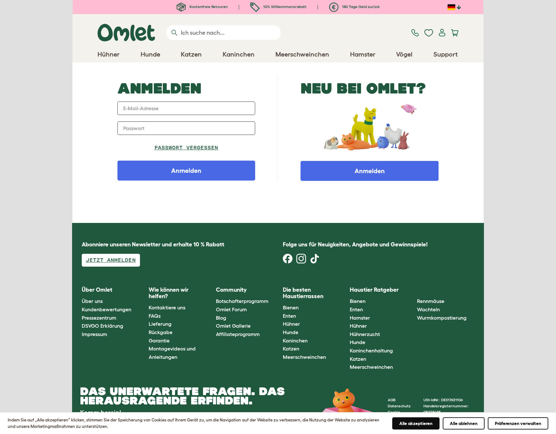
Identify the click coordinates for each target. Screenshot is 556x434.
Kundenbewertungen (106, 309)
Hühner (291, 324)
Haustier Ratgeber (374, 290)
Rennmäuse (430, 301)
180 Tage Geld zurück (360, 6)
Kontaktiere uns (167, 307)
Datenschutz (399, 406)
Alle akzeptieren (415, 423)
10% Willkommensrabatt (284, 6)
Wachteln (428, 309)
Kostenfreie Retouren (208, 6)
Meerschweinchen (304, 357)
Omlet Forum (231, 309)
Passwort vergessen (186, 147)
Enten (289, 316)
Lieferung (160, 324)
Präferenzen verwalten (518, 423)
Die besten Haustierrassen (303, 293)
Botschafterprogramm (242, 301)
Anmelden (370, 170)
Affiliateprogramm (238, 334)
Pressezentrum (99, 318)
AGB (391, 400)
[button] (412, 290)
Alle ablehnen (463, 423)
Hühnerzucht (365, 334)
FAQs (155, 316)
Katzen (291, 348)
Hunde (290, 332)
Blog (221, 318)
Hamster (360, 318)
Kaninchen (295, 340)
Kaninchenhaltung (371, 350)
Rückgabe (160, 332)
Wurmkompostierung (442, 318)
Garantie (159, 340)
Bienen (291, 307)
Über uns (92, 301)
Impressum (94, 334)
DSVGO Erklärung (102, 326)
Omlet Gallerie (233, 326)
